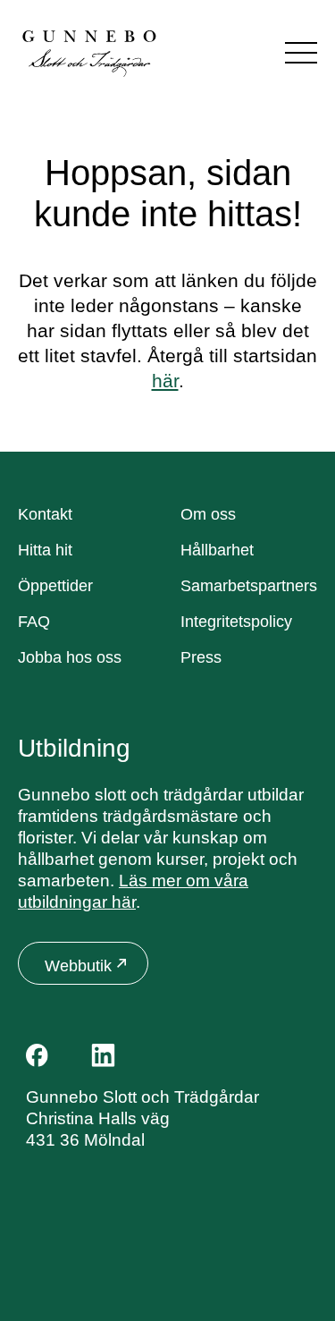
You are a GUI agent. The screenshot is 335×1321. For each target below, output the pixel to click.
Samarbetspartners (248, 586)
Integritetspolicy (236, 622)
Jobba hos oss (69, 657)
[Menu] (301, 53)
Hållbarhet (217, 550)
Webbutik (78, 966)
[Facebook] (37, 1055)
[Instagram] (70, 1055)
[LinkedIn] (102, 1055)
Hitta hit (45, 550)
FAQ (34, 622)
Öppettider (55, 586)
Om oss (208, 514)
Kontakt (45, 514)
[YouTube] (184, 1055)
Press (201, 657)
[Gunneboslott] (89, 52)
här (165, 380)
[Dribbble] (146, 1055)
